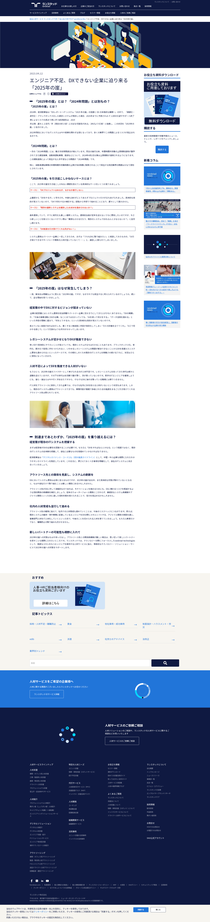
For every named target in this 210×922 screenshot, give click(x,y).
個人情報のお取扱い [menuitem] (61, 885)
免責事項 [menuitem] (47, 885)
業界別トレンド (37, 650)
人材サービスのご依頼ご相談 (122, 740)
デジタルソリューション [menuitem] (40, 823)
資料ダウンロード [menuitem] (114, 772)
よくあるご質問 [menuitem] (69, 13)
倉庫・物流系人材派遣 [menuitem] (38, 781)
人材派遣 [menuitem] (34, 770)
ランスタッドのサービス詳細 (46, 694)
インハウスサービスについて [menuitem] (118, 812)
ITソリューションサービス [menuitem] (39, 838)
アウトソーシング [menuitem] (37, 853)
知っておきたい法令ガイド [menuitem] (117, 779)
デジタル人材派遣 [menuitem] (36, 831)
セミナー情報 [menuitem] (95, 13)
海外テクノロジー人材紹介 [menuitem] (39, 845)
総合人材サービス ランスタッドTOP (43, 19)
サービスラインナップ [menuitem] (38, 13)
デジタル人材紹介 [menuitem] (36, 827)
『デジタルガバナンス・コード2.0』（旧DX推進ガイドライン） (68, 457)
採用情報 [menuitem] (148, 6)
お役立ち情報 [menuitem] (110, 13)
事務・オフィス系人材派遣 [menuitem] (39, 774)
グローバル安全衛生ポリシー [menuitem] (86, 888)
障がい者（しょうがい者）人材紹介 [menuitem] (42, 806)
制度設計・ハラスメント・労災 (157, 625)
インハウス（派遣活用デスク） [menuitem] (80, 794)
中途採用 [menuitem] (150, 812)
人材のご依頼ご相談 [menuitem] (127, 13)
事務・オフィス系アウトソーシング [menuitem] (42, 857)
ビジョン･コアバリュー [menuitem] (155, 786)
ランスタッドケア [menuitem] (153, 797)
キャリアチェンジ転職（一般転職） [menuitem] (42, 810)
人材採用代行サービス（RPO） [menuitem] (80, 787)
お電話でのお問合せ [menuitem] (154, 830)
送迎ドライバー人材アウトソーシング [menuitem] (43, 867)
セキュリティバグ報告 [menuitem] (149, 885)
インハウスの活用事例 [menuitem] (77, 839)
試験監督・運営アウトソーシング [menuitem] (41, 871)
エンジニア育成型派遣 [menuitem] (38, 842)
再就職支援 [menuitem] (73, 809)
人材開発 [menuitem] (73, 801)
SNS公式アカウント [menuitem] (155, 838)
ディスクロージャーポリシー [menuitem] (99, 885)
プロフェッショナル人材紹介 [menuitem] (40, 803)
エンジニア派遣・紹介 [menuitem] (38, 835)
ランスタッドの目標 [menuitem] (154, 790)
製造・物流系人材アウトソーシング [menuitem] (42, 860)
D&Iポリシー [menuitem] (133, 885)
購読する (162, 149)
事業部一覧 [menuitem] (151, 779)
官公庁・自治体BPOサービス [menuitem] (40, 792)
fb (32, 881)
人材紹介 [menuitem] (34, 799)
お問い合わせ (176, 2)
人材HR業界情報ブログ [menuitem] (116, 786)
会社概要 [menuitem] (150, 768)
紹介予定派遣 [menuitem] (73, 775)
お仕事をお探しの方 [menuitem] (69, 6)
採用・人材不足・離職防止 (43, 623)
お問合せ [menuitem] (151, 823)
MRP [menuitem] (114, 885)
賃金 (69, 623)
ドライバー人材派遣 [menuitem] (37, 784)
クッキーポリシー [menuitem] (39, 888)
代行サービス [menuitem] (74, 783)
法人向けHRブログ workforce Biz (72, 19)
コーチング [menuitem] (73, 805)
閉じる (158, 910)
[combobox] (90, 663)
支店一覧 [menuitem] (150, 783)
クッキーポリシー (41, 911)
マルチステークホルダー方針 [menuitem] (110, 888)
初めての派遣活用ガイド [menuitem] (116, 775)
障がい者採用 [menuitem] (151, 815)
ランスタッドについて (161, 2)
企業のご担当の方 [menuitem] (87, 6)
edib (32, 639)
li (42, 881)
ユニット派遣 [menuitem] (73, 768)
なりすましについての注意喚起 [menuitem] (61, 888)
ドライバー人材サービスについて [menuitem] (119, 815)
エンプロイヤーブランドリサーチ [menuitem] (159, 793)
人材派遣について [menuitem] (114, 805)
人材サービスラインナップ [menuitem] (41, 764)
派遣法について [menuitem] (113, 801)
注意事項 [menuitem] (164, 885)
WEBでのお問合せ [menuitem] (153, 827)
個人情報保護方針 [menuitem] (78, 885)
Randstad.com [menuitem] (35, 885)
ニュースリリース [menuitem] (153, 775)
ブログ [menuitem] (82, 13)
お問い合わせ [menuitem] (124, 6)
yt (47, 881)
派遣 (69, 639)
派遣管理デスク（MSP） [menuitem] (77, 790)
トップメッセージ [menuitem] (153, 772)
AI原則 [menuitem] (122, 885)
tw (37, 881)
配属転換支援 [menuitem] (73, 813)
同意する (141, 910)
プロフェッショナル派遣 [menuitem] (38, 788)
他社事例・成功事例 (115, 623)
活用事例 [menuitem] (55, 13)
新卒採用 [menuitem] (150, 808)
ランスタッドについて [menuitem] (106, 6)
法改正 (146, 639)
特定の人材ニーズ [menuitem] (76, 764)
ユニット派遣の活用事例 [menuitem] (77, 835)
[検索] (165, 663)
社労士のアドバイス (114, 639)
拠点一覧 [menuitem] (137, 6)
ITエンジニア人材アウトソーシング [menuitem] (42, 864)
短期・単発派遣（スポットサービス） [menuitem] (82, 772)
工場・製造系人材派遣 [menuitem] (38, 777)
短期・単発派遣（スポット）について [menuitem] (121, 808)
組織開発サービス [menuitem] (76, 820)
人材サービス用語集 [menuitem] (115, 783)
